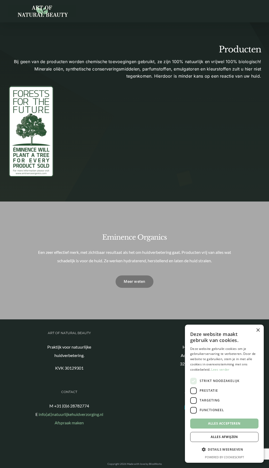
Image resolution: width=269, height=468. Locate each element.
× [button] (258, 330)
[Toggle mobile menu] (259, 8)
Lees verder (220, 369)
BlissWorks (155, 463)
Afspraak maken (69, 422)
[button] (224, 449)
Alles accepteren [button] (224, 423)
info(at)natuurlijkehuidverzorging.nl (71, 414)
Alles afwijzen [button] (224, 437)
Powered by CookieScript (224, 457)
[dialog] (224, 394)
